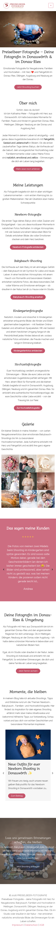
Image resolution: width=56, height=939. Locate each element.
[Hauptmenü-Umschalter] (50, 5)
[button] (23, 45)
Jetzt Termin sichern (28, 671)
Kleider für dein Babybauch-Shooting (23, 766)
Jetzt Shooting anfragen (28, 866)
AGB (41, 925)
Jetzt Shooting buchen (28, 87)
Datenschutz (31, 925)
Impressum (17, 925)
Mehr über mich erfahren (28, 169)
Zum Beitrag (17, 787)
